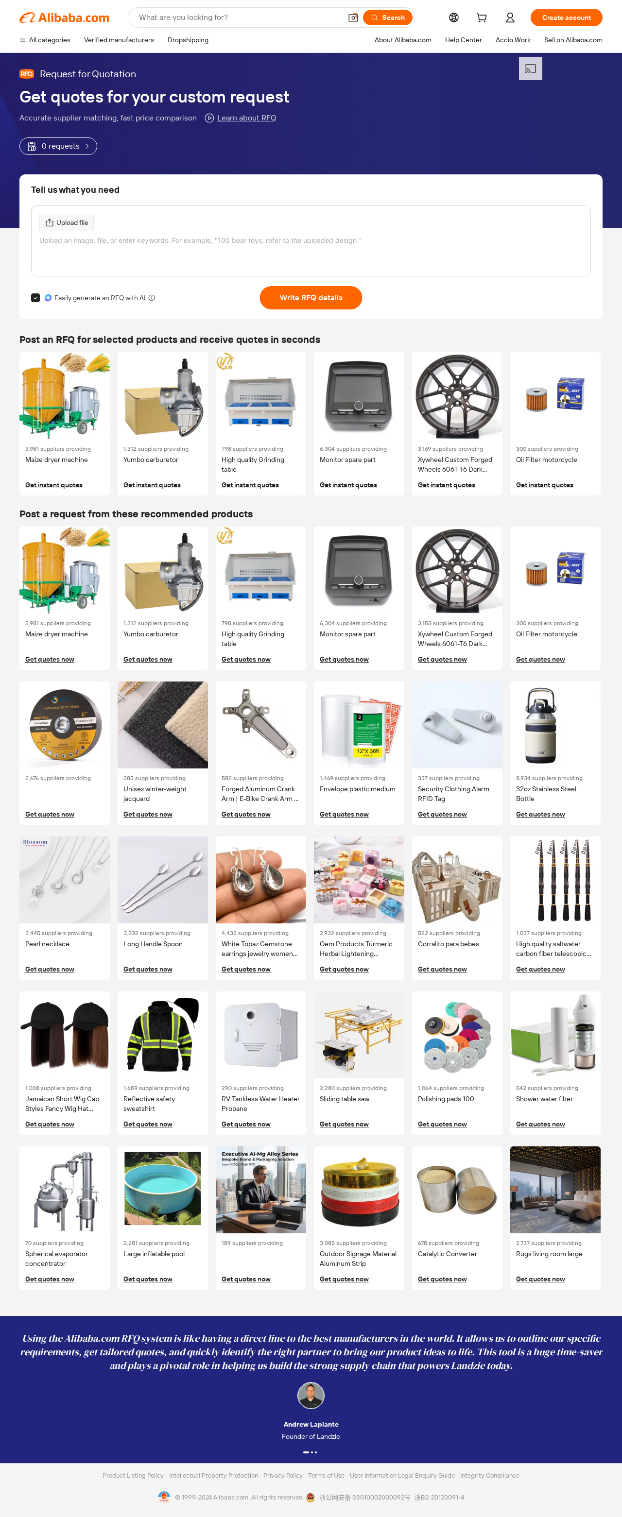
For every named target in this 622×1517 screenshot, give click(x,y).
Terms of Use (327, 1475)
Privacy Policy (283, 1475)
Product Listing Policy (134, 1475)
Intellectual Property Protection (214, 1475)
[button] (353, 17)
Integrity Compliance (489, 1475)
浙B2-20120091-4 (439, 1497)
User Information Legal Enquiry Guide (402, 1475)
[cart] (483, 19)
